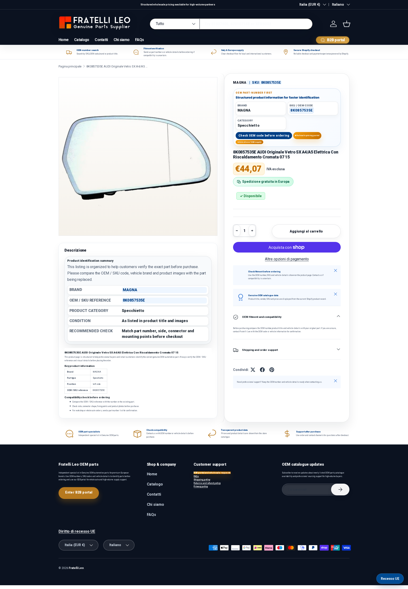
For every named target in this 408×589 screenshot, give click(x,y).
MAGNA (239, 82)
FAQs (139, 39)
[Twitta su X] (253, 369)
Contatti (101, 39)
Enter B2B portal (78, 492)
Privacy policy (201, 486)
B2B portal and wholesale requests (212, 473)
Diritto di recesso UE (77, 531)
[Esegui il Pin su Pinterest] (271, 369)
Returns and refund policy (207, 483)
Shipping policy (202, 479)
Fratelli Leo (76, 568)
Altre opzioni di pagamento (287, 259)
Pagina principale (70, 66)
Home (63, 39)
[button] (346, 24)
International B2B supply (250, 142)
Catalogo (81, 39)
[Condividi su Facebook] (262, 369)
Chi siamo (122, 39)
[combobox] (231, 24)
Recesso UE (390, 579)
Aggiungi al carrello (306, 231)
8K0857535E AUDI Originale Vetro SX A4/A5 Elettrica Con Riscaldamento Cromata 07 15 (117, 66)
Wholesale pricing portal (307, 135)
